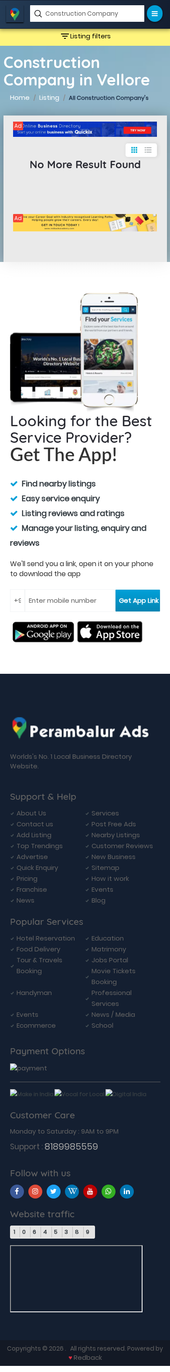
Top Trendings (40, 845)
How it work (110, 878)
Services (105, 813)
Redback (88, 1357)
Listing (49, 97)
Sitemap (105, 867)
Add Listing (34, 834)
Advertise (32, 856)
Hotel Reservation (46, 938)
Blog (98, 900)
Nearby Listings (116, 834)
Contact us (35, 824)
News (25, 900)
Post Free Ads (114, 824)
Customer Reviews (122, 845)
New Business (114, 856)
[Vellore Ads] (85, 129)
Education (108, 938)
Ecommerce (36, 1025)
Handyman (34, 992)
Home (20, 97)
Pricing (27, 878)
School (102, 1025)
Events (102, 889)
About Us (31, 813)
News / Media (113, 1014)
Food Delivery (38, 949)
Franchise (32, 889)
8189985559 (71, 1146)
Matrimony (109, 949)
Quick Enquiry (37, 867)
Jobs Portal (110, 959)
